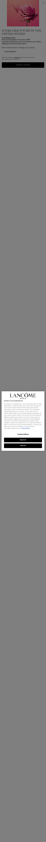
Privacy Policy (25, 428)
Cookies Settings (23, 434)
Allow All (23, 445)
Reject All (23, 439)
